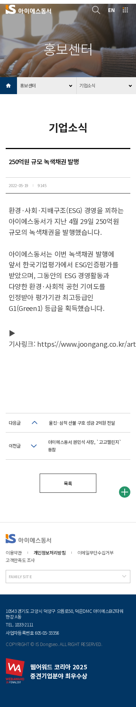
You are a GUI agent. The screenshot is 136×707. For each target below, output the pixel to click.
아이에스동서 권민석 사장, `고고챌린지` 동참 (85, 446)
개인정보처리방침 (50, 552)
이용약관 (14, 552)
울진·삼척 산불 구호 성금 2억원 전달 (82, 422)
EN (111, 10)
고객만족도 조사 (20, 560)
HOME (8, 85)
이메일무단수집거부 (95, 552)
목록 (68, 483)
